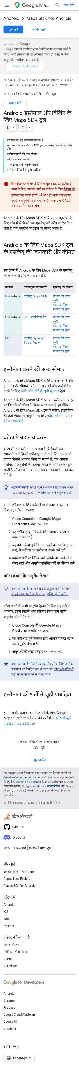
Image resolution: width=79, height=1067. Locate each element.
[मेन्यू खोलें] (7, 5)
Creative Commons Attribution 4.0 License (30, 777)
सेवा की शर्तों (11, 965)
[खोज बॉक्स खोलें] (57, 5)
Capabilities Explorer (18, 878)
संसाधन (64, 85)
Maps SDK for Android (49, 18)
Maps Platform (45, 5)
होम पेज (8, 79)
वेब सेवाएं (9, 925)
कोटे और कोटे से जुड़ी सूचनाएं (40, 391)
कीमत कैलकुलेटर (56, 492)
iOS (6, 911)
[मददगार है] (47, 94)
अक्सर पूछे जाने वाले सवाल (19, 871)
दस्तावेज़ (69, 79)
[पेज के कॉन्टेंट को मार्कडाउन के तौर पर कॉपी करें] (23, 127)
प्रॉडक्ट (21, 79)
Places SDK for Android (20, 885)
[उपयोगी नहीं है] (54, 94)
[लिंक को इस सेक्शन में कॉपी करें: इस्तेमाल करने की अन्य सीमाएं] (69, 369)
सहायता (8, 958)
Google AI (10, 1021)
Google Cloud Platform (19, 1014)
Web (7, 918)
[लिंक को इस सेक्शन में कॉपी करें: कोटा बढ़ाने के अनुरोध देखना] (53, 576)
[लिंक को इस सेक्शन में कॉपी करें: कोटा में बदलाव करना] (52, 438)
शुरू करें (13, 29)
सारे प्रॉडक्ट (10, 1028)
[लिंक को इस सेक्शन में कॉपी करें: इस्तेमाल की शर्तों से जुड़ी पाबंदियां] (8, 702)
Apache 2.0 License (28, 781)
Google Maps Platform (44, 79)
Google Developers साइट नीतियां (41, 786)
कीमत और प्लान (13, 944)
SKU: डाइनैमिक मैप (35, 317)
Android (11, 18)
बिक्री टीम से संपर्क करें (16, 951)
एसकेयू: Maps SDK (35, 296)
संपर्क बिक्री (39, 29)
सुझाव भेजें (15, 103)
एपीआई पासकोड (48, 200)
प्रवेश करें (69, 5)
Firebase (9, 1007)
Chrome (9, 1000)
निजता (15, 1046)
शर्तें (5, 1046)
